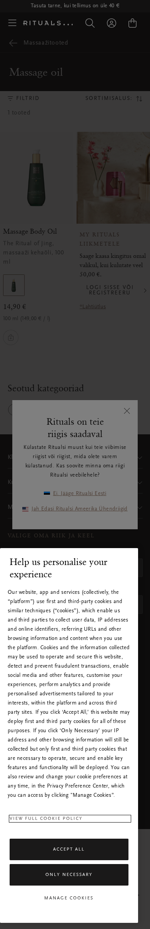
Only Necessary (69, 874)
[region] (69, 735)
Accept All (69, 849)
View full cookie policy (46, 818)
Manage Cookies (68, 898)
